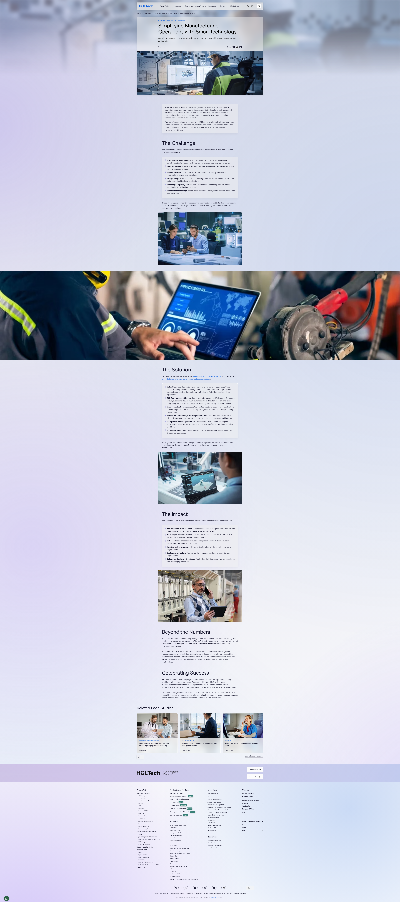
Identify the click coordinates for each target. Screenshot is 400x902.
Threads (223, 888)
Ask (248, 6)
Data (139, 824)
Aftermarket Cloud (178, 815)
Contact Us (190, 894)
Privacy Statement (210, 894)
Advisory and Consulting (145, 821)
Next (142, 757)
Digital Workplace (143, 857)
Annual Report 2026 (214, 802)
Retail (172, 864)
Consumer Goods (175, 830)
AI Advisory (141, 796)
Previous (138, 757)
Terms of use (221, 894)
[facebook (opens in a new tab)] (233, 47)
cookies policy (215, 897)
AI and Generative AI (143, 793)
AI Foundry (141, 808)
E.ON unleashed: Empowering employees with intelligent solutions (199, 744)
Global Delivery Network (216, 815)
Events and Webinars (215, 845)
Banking (173, 838)
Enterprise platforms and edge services (171, 20)
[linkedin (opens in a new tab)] (240, 47)
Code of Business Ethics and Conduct (220, 807)
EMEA (244, 828)
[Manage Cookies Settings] (6, 898)
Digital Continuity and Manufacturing (149, 839)
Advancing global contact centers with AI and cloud (242, 744)
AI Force (140, 806)
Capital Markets (176, 840)
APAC (244, 831)
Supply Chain (141, 867)
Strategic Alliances (214, 828)
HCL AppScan (178, 805)
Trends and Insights (214, 840)
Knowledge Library (214, 848)
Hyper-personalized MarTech (182, 812)
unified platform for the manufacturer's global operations (186, 379)
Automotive (173, 828)
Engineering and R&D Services (147, 837)
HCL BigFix (177, 802)
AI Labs (143, 798)
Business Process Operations (146, 831)
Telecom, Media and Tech (178, 866)
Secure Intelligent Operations (179, 799)
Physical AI (141, 816)
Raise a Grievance (240, 894)
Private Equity (174, 859)
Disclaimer (198, 894)
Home (139, 13)
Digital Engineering (143, 842)
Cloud (140, 852)
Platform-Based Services (145, 862)
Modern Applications (144, 826)
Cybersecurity (142, 854)
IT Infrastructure (142, 850)
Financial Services (176, 835)
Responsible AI (145, 801)
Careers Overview (248, 793)
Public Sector (174, 861)
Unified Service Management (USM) (148, 865)
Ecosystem (189, 6)
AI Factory (141, 803)
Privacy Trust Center (214, 825)
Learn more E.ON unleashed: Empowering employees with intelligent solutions (200, 733)
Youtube (214, 888)
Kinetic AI (141, 813)
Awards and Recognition (216, 805)
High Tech (174, 871)
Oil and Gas (173, 856)
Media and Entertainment (178, 874)
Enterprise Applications (145, 829)
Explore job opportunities (250, 800)
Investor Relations (213, 818)
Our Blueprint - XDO (176, 793)
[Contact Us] (259, 6)
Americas (245, 803)
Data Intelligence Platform (181, 796)
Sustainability (212, 830)
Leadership (211, 820)
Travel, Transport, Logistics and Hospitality (184, 879)
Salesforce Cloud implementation (206, 376)
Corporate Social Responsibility (218, 810)
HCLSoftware (234, 6)
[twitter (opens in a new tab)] (237, 47)
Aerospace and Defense (178, 825)
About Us (211, 797)
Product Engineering (144, 844)
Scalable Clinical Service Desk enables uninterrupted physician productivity (154, 744)
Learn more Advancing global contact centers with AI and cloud (243, 733)
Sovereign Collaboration (181, 809)
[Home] (146, 6)
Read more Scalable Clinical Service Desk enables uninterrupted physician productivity (157, 733)
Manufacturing (175, 851)
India (243, 812)
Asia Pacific (246, 806)
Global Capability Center (145, 847)
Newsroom (211, 823)
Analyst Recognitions (215, 799)
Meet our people (247, 797)
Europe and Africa (248, 809)
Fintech (173, 843)
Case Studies (212, 843)
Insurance (174, 845)
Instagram (204, 888)
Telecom (173, 869)
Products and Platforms (180, 790)
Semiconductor (175, 876)
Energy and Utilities (176, 833)
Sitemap (229, 894)
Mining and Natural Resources (180, 853)
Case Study (147, 13)
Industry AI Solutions (144, 811)
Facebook (176, 888)
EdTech (139, 834)
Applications (141, 819)
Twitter (186, 888)
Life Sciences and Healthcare (179, 848)
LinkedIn (195, 888)
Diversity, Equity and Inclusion (217, 812)
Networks (141, 859)
